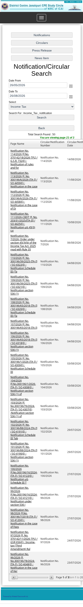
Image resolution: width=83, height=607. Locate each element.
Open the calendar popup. (71, 86)
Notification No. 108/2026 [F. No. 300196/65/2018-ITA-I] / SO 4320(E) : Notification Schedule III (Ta (23, 307)
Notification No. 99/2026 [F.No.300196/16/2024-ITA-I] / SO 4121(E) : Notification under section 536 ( (23, 496)
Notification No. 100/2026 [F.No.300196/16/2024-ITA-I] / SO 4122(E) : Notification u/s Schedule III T (23, 474)
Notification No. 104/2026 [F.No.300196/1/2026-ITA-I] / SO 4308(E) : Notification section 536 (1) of (23, 386)
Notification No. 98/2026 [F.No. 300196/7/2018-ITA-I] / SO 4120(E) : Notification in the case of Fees (23, 518)
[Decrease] (14, 577)
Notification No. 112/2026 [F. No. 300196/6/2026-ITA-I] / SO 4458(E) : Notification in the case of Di (23, 200)
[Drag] (17, 577)
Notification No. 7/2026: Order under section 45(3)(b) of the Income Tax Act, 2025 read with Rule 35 (23, 242)
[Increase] (51, 577)
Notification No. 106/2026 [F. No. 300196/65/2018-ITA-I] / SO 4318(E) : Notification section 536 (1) (23, 341)
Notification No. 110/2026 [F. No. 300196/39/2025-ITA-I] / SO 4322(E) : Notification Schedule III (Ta (23, 263)
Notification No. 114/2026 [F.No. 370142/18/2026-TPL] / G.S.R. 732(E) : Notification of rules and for (23, 159)
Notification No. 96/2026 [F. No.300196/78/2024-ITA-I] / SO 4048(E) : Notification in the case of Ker (23, 563)
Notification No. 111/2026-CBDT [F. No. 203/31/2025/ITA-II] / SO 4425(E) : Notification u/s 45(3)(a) (23, 222)
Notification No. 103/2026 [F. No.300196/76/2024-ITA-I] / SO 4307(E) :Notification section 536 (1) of (22, 408)
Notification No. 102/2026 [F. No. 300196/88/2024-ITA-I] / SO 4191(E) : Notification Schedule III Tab (23, 430)
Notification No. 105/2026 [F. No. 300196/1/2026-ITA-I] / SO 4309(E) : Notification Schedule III (23, 363)
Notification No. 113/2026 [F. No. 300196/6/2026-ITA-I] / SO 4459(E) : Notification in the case (23, 180)
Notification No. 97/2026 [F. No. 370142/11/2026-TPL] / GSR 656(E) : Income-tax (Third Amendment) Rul (23, 540)
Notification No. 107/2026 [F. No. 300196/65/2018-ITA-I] (23, 324)
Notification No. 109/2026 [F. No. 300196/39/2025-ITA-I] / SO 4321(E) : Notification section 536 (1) (23, 285)
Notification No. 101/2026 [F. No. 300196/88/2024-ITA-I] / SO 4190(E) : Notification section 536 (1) (23, 452)
